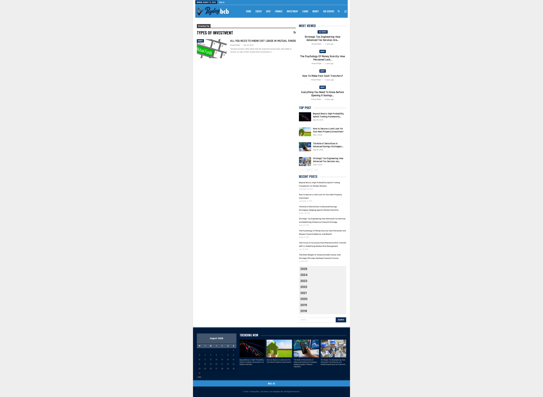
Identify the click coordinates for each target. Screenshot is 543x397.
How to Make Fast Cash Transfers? (322, 76)
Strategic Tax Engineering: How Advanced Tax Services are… (322, 38)
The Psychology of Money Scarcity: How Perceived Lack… (322, 58)
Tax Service (328, 11)
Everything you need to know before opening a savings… (322, 93)
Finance (279, 11)
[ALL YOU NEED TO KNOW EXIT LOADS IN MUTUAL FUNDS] (212, 48)
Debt (268, 11)
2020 (303, 299)
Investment (292, 11)
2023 (303, 281)
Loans (305, 11)
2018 (303, 311)
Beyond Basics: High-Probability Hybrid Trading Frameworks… (328, 115)
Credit (258, 11)
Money (316, 11)
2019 (303, 305)
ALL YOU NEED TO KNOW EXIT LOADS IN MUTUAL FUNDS (263, 41)
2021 (303, 293)
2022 (303, 287)
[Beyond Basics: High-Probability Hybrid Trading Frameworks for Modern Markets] (305, 116)
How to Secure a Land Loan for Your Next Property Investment (328, 130)
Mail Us (222, 2)
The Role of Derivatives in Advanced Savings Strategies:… (328, 145)
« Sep (199, 377)
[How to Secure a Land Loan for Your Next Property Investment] (305, 131)
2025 (303, 269)
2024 (304, 275)
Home (248, 11)
